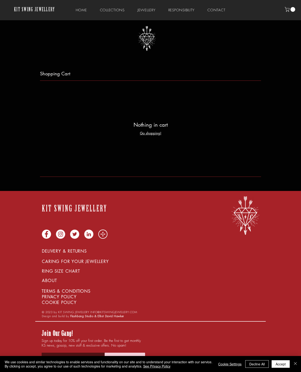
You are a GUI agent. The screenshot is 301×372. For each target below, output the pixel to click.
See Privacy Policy (156, 366)
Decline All (257, 364)
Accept (281, 364)
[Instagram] (60, 234)
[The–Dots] (102, 234)
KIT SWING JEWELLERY (34, 10)
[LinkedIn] (88, 234)
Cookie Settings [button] (230, 364)
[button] (290, 9)
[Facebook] (46, 234)
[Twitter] (74, 234)
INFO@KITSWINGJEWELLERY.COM (113, 312)
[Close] (295, 364)
